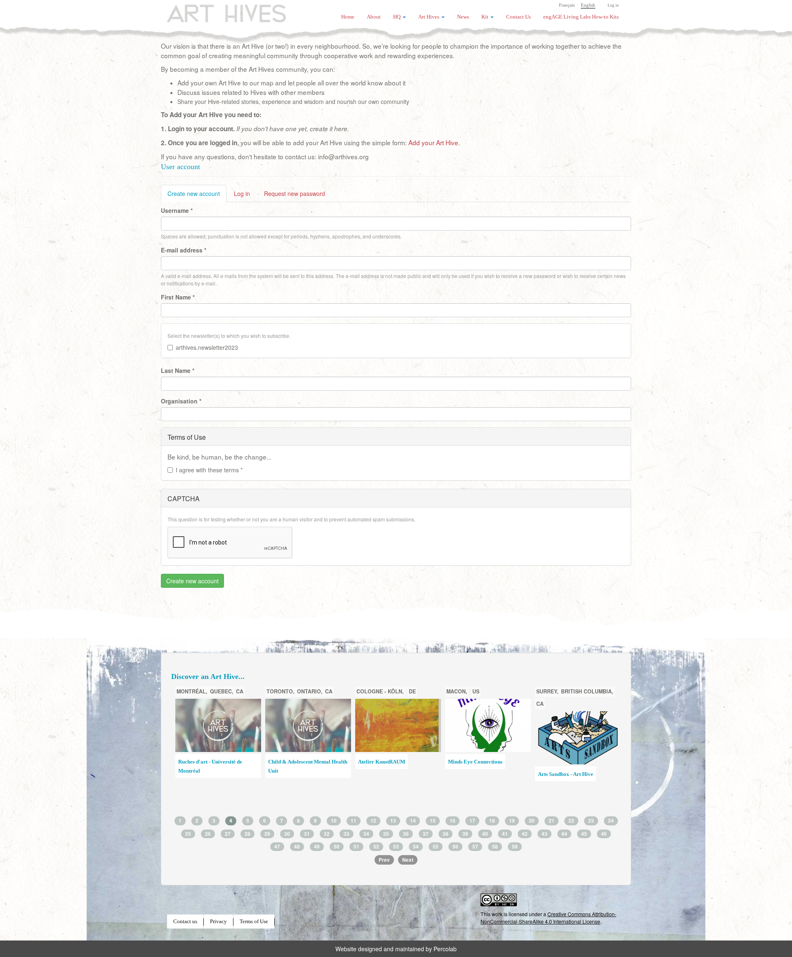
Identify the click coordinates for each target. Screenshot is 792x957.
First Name (178, 297)
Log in (613, 5)
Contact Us (518, 17)
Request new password (294, 193)
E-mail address (183, 250)
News (463, 17)
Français (567, 4)
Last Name (177, 370)
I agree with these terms (209, 470)
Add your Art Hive (433, 142)
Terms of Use (254, 921)
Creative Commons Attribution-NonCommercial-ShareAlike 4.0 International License (548, 917)
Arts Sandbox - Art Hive (565, 774)
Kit (485, 17)
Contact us (185, 921)
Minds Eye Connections (475, 762)
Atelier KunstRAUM (381, 762)
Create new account (196, 195)
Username (177, 210)
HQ (397, 17)
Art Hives (216, 10)
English (588, 4)
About (374, 17)
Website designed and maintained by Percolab (396, 949)
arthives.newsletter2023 (207, 347)
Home (347, 17)
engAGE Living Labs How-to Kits (581, 17)
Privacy (218, 921)
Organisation (181, 401)
